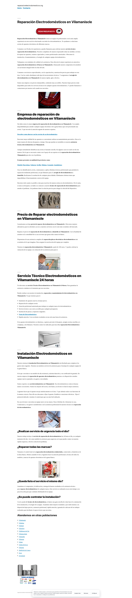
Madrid (19, 165)
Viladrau (21, 523)
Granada (50, 165)
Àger (20, 553)
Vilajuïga (21, 528)
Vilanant (21, 539)
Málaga (44, 165)
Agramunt (22, 556)
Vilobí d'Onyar (23, 545)
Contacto (26, 8)
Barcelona (26, 165)
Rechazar (86, 593)
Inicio (19, 8)
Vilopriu (21, 548)
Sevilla (39, 165)
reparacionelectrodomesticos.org (30, 5)
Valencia (33, 165)
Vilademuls (22, 520)
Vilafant (21, 526)
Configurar (94, 593)
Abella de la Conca (24, 550)
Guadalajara (58, 165)
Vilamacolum (23, 534)
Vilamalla (22, 537)
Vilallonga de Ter (24, 531)
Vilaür (21, 542)
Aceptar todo (77, 593)
